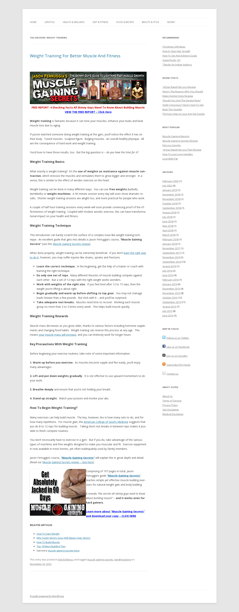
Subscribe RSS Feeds (178, 364)
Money (171, 22)
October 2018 (169, 203)
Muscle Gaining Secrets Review (180, 140)
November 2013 (171, 293)
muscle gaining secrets (100, 559)
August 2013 (169, 306)
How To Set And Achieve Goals (179, 55)
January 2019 (169, 190)
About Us (167, 396)
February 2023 (170, 181)
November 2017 (171, 248)
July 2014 (167, 270)
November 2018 (171, 199)
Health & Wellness (73, 22)
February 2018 (170, 239)
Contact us (173, 373)
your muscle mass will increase (57, 334)
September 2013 (171, 302)
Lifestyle (50, 22)
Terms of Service (171, 400)
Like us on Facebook (178, 347)
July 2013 (167, 311)
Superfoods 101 (171, 60)
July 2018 (167, 217)
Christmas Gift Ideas (173, 46)
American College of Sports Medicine (106, 422)
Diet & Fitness (100, 22)
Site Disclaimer (170, 409)
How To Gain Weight (48, 533)
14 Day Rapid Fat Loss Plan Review (181, 149)
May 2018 (167, 226)
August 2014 (169, 266)
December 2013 (171, 288)
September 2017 (171, 252)
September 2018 (171, 208)
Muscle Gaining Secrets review (71, 244)
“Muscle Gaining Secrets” (78, 457)
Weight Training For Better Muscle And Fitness (75, 55)
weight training (122, 559)
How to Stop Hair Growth (176, 51)
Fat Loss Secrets (171, 145)
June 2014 (167, 275)
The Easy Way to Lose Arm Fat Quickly (183, 114)
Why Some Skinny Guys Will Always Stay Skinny (63, 538)
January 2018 (169, 244)
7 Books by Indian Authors (177, 64)
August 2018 (169, 212)
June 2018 (167, 221)
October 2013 (169, 297)
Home (33, 22)
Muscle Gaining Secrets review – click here (67, 462)
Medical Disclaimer (173, 414)
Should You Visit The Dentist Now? (181, 100)
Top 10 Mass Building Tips (51, 546)
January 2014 (169, 284)
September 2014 (171, 261)
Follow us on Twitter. (178, 338)
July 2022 (167, 185)
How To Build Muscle (48, 542)
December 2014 (171, 257)
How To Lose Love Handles (177, 154)
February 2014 (170, 279)
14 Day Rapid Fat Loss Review (179, 87)
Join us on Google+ (177, 356)
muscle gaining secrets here (64, 550)
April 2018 (167, 230)
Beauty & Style (150, 22)
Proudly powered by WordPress (47, 596)
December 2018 (171, 194)
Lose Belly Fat (170, 158)
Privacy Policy (170, 405)
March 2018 (168, 235)
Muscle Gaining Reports (175, 136)
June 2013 (167, 315)
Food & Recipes (125, 22)
